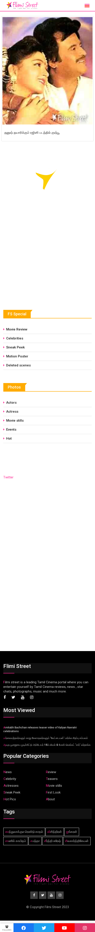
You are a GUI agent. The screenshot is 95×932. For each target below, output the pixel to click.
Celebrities (14, 338)
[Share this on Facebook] (23, 927)
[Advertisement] (36, 263)
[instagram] (85, 927)
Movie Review (16, 329)
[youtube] (64, 927)
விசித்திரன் (55, 831)
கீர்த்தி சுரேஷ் (52, 841)
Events (11, 429)
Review (51, 772)
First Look (53, 792)
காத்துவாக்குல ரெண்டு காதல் (24, 831)
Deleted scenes (18, 365)
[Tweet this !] (44, 927)
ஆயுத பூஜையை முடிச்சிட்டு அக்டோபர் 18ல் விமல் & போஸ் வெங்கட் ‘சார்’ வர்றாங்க (47, 744)
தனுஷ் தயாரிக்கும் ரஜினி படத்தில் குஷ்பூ (32, 133)
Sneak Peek (15, 347)
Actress (12, 412)
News (8, 772)
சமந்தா (35, 841)
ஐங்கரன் (71, 831)
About (50, 799)
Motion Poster (17, 356)
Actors (11, 403)
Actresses (11, 786)
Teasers (52, 779)
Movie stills (15, 421)
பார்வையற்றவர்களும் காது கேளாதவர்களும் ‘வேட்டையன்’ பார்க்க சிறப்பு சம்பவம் (45, 738)
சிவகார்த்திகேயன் (77, 841)
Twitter (8, 477)
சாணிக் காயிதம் (15, 841)
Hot (9, 438)
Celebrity (10, 779)
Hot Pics (10, 799)
